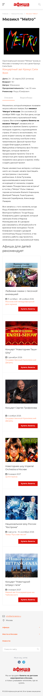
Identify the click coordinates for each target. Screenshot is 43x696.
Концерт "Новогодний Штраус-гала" (17, 583)
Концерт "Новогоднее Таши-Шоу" (21, 351)
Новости (6, 641)
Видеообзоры (26, 98)
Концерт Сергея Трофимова (21, 408)
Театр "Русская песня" (15, 534)
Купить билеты (28, 309)
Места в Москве (9, 634)
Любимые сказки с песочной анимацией (21, 293)
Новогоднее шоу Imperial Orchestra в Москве (19, 468)
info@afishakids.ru (13, 616)
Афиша (5, 627)
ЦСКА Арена (11, 477)
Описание (8, 98)
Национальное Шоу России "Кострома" (20, 526)
